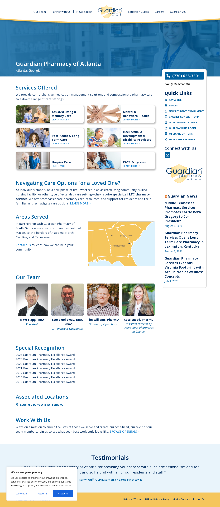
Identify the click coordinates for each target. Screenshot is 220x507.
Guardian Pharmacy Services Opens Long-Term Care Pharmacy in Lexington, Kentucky (184, 240)
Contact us (23, 245)
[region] (41, 484)
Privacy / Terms (133, 499)
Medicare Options (181, 133)
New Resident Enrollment (186, 111)
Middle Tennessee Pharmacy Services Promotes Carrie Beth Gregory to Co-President (183, 212)
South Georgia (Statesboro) (42, 405)
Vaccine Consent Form (184, 116)
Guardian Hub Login (182, 128)
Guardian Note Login (183, 122)
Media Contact (181, 499)
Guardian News (182, 196)
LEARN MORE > (60, 119)
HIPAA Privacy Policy (157, 499)
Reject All (42, 493)
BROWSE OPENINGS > (124, 431)
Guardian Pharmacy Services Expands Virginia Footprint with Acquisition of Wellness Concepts (184, 267)
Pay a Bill (175, 99)
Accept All (63, 493)
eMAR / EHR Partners (182, 139)
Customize (21, 493)
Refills (173, 105)
